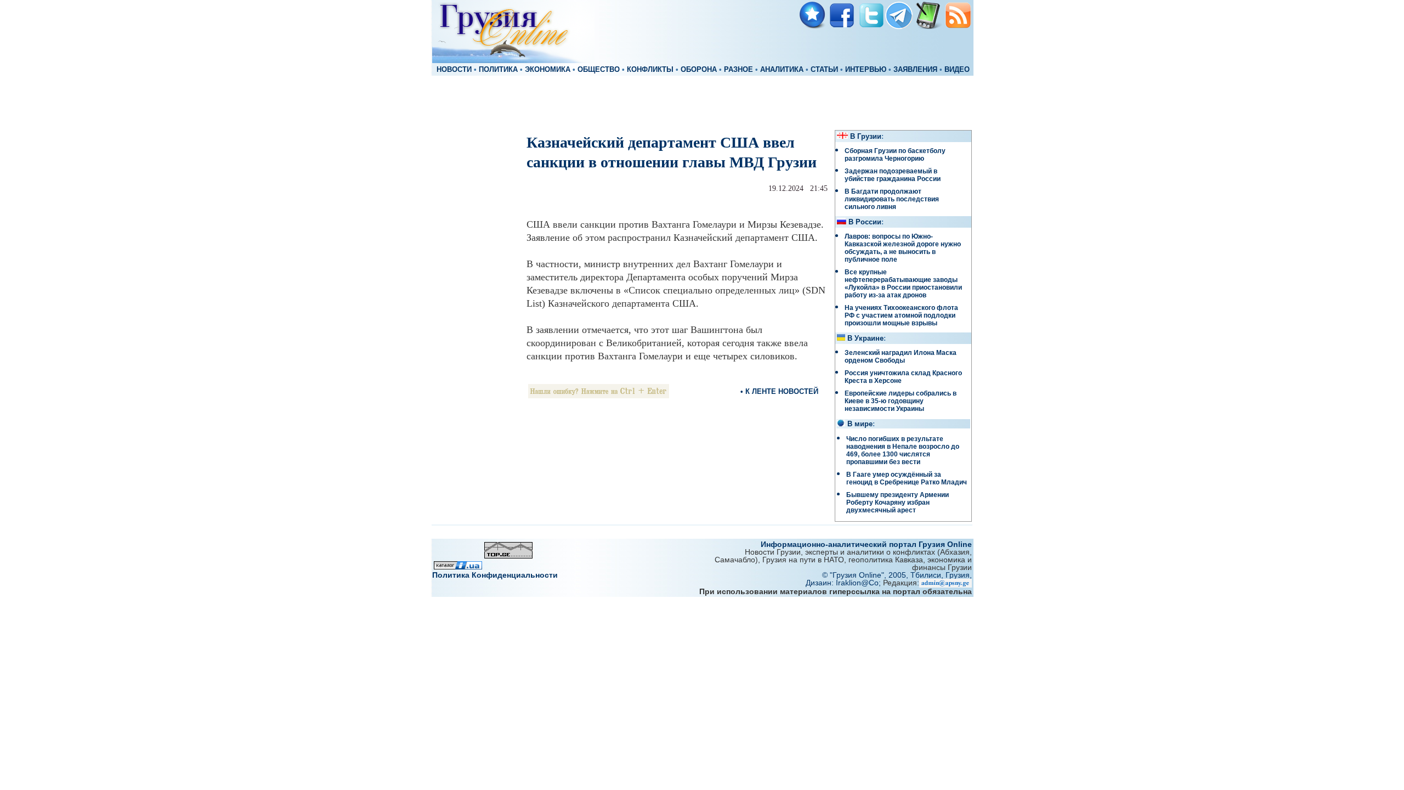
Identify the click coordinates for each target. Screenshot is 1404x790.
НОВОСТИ (454, 70)
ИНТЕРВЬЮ (865, 70)
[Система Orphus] (598, 395)
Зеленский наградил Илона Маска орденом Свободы (900, 356)
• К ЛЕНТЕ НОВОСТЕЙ (779, 391)
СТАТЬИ (824, 70)
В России (864, 222)
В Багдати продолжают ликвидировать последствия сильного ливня (892, 199)
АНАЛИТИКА (781, 70)
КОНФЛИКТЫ (650, 70)
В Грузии (865, 136)
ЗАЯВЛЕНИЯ (915, 70)
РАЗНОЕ (738, 70)
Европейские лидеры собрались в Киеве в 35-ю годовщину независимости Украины (900, 401)
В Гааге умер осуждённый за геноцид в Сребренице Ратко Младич (906, 478)
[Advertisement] (702, 102)
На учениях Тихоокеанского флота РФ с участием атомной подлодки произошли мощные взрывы (901, 315)
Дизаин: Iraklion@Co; (844, 582)
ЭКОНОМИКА (547, 70)
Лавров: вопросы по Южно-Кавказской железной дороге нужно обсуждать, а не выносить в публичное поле (903, 248)
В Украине (865, 338)
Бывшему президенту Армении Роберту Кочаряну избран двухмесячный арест (897, 502)
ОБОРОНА (699, 70)
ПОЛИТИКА (498, 70)
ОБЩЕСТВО (599, 70)
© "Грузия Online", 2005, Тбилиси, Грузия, (897, 575)
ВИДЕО (957, 70)
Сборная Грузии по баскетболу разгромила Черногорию (895, 154)
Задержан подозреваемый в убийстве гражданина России (893, 175)
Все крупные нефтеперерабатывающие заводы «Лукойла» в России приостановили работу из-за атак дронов (903, 283)
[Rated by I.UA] (458, 566)
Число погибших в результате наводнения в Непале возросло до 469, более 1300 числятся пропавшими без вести (902, 450)
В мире (860, 424)
